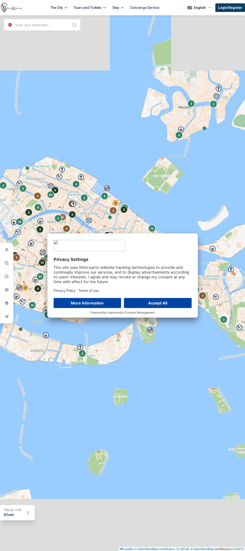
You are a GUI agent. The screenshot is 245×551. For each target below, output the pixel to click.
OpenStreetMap (204, 549)
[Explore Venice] (6, 249)
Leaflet (128, 549)
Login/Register (230, 8)
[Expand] (28, 513)
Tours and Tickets (87, 8)
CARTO (239, 549)
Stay (115, 8)
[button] (27, 168)
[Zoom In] (6, 263)
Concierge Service (144, 8)
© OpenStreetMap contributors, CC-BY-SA (162, 549)
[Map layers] (6, 290)
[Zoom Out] (6, 276)
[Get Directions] (6, 316)
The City (56, 8)
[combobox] (42, 25)
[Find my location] (6, 303)
